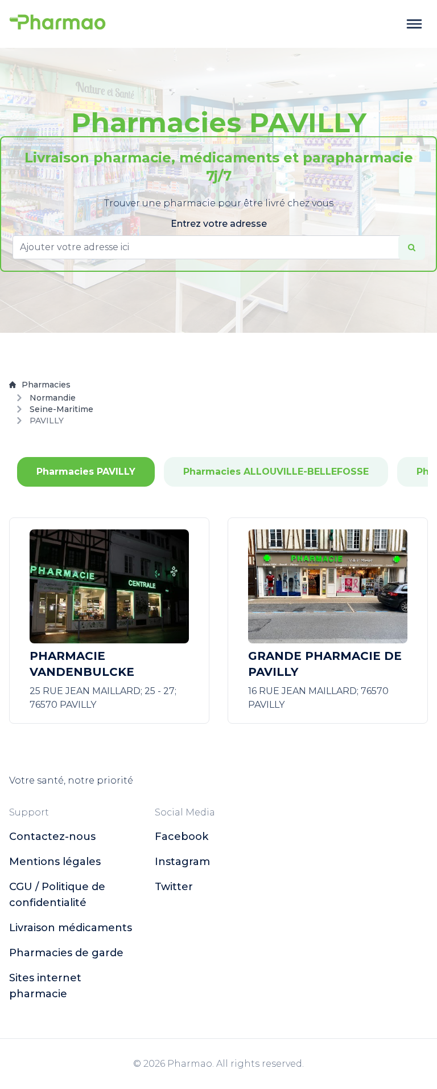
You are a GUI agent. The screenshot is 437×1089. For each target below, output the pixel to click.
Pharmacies (46, 385)
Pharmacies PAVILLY (85, 471)
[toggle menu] (414, 24)
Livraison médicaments (70, 927)
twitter (174, 886)
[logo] (57, 24)
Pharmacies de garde (66, 953)
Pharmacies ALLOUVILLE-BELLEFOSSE (276, 471)
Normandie (53, 398)
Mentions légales (55, 861)
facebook (181, 836)
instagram (182, 861)
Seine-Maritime (61, 409)
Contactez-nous (52, 836)
